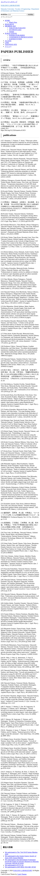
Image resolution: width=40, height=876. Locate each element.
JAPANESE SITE (11, 44)
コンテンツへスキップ (9, 2)
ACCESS (8, 41)
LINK (7, 43)
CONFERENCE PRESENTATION (21, 37)
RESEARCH (9, 24)
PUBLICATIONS (11, 33)
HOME (7, 20)
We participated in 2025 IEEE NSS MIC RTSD (20, 867)
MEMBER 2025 (10, 26)
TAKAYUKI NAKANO (17, 28)
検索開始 (4, 14)
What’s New (13, 22)
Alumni (11, 31)
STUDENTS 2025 (15, 30)
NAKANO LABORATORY (10, 5)
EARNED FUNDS (15, 39)
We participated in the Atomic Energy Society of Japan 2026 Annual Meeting (20, 857)
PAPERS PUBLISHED (17, 35)
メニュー (8, 46)
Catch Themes (22, 874)
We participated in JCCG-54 (14, 865)
